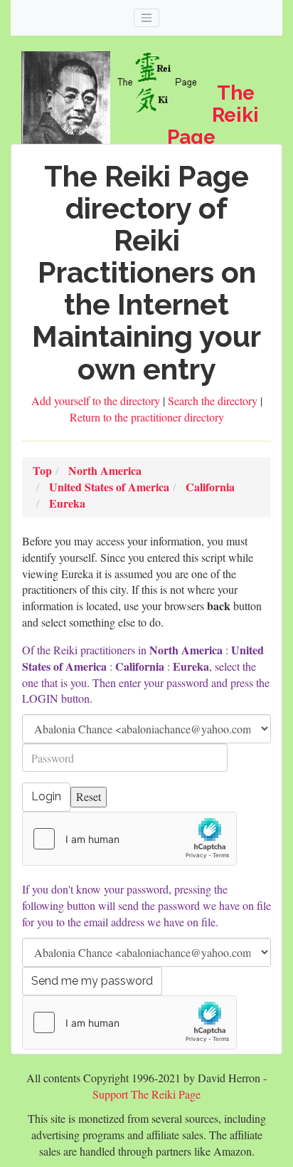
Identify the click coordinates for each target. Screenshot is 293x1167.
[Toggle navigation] (146, 18)
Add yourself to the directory (97, 400)
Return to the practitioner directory (147, 416)
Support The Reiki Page (146, 1094)
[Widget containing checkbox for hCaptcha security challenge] (129, 839)
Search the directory (214, 400)
